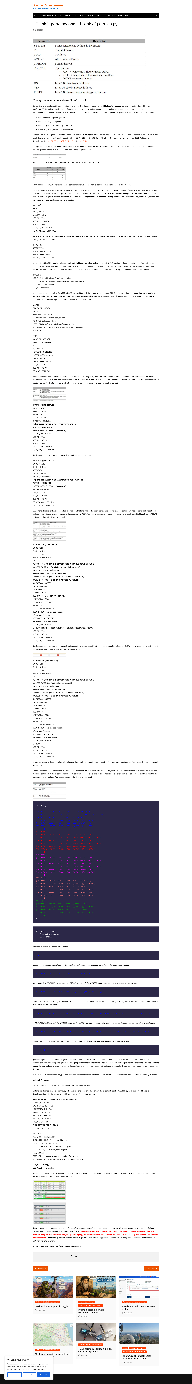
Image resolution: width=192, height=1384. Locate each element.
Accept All (43, 1375)
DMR (97, 15)
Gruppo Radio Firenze (48, 5)
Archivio (78, 15)
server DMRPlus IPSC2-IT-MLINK (59, 141)
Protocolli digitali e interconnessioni (47, 1302)
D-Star (88, 15)
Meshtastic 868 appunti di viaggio (51, 1306)
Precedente (42, 1269)
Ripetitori (58, 15)
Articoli (68, 15)
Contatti (107, 15)
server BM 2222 (84, 141)
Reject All (29, 1375)
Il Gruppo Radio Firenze (43, 15)
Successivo (150, 1269)
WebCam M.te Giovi (120, 15)
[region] (28, 1368)
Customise (14, 1375)
